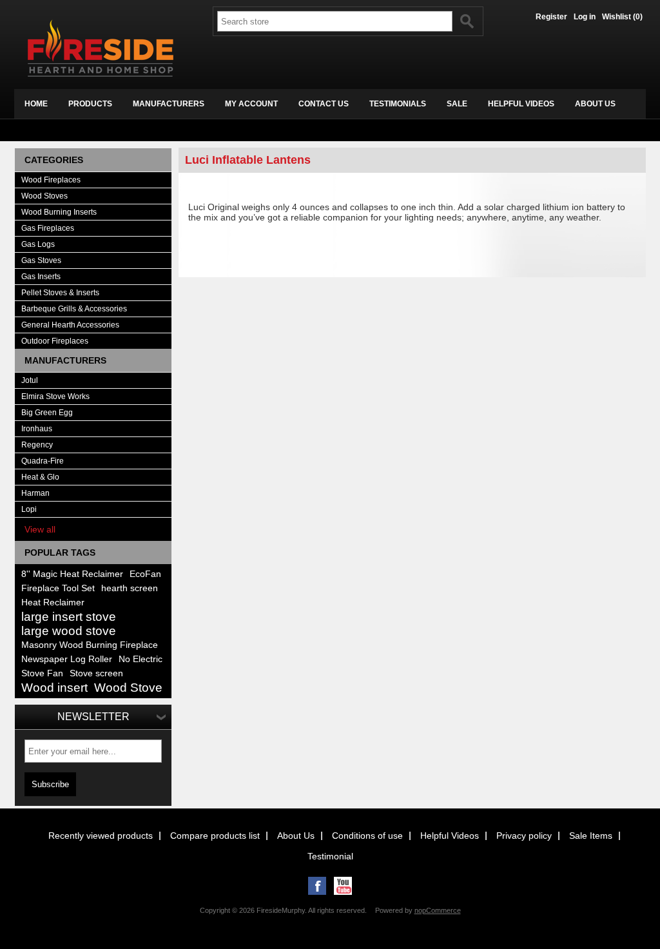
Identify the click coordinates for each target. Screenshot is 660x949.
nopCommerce (437, 910)
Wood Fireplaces (51, 179)
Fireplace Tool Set (58, 588)
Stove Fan (42, 673)
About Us (296, 835)
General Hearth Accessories (70, 324)
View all (39, 529)
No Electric (140, 659)
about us (595, 103)
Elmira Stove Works (55, 396)
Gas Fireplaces (47, 228)
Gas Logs (38, 244)
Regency (37, 444)
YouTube (343, 885)
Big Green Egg (47, 412)
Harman (35, 493)
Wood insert (54, 687)
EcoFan (145, 574)
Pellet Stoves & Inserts (60, 292)
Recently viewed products (100, 835)
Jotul (29, 380)
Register (551, 16)
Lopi (29, 509)
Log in (585, 16)
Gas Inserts (41, 276)
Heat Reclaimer (52, 602)
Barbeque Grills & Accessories (74, 308)
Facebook (317, 885)
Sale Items (590, 835)
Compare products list (215, 835)
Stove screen (96, 673)
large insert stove (68, 616)
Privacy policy (524, 835)
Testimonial (330, 856)
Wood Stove (128, 687)
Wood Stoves (44, 196)
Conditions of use (367, 835)
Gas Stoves (41, 260)
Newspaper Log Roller (66, 659)
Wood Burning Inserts (59, 212)
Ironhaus (36, 428)
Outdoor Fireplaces (54, 341)
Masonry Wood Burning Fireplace (89, 645)
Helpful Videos (449, 835)
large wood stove (68, 631)
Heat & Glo (40, 477)
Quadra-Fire (42, 460)
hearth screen (129, 588)
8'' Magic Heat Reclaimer (72, 574)
